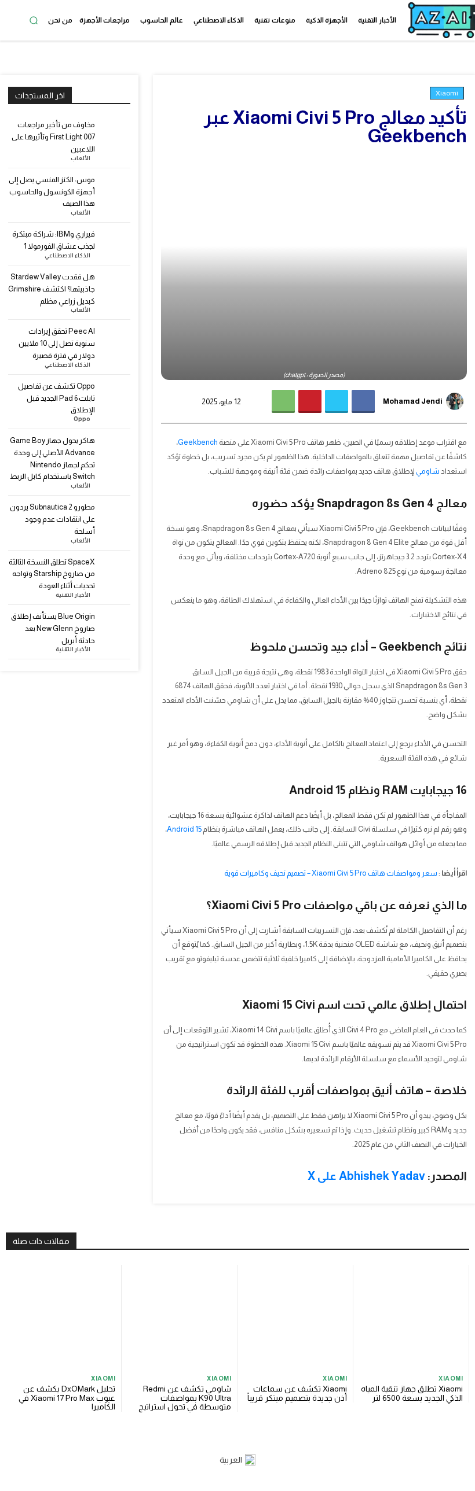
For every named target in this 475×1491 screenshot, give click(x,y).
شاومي (428, 471)
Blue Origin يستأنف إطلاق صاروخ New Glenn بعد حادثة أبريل (53, 628)
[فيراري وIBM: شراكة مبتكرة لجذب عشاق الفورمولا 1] (115, 243)
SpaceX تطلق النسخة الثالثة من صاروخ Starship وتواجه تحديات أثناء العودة (52, 574)
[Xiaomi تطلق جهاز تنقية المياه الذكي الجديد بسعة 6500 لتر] (411, 1316)
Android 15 (184, 829)
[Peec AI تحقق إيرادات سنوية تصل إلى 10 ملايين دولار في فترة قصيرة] (115, 341)
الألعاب (80, 158)
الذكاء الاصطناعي (67, 256)
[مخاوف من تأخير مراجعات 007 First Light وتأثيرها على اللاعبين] (115, 134)
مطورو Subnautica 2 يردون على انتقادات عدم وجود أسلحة (52, 519)
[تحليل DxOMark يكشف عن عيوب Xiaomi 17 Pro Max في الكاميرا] (63, 1316)
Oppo (82, 419)
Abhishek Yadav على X (366, 1175)
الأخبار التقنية (73, 595)
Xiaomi (447, 93)
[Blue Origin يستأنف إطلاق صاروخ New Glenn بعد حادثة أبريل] (115, 626)
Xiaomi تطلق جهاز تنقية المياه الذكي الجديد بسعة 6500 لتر (412, 1393)
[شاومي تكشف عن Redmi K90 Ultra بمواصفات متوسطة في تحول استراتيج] (179, 1316)
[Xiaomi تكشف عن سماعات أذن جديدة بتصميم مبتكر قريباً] (295, 1316)
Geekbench (198, 442)
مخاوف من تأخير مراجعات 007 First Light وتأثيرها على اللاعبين (53, 136)
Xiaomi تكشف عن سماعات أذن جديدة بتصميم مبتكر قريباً (297, 1393)
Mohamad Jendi (413, 401)
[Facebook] (363, 401)
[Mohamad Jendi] (456, 401)
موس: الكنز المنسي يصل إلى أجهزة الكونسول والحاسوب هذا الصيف (52, 191)
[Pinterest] (309, 401)
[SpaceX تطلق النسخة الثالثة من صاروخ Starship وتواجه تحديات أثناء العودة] (115, 571)
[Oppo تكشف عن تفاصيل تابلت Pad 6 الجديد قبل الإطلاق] (115, 396)
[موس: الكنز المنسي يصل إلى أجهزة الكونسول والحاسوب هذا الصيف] (115, 189)
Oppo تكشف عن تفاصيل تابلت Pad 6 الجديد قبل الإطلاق (56, 398)
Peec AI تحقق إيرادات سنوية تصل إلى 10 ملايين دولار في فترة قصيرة (57, 343)
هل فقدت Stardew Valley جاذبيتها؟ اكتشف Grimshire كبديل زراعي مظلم (51, 288)
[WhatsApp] (283, 401)
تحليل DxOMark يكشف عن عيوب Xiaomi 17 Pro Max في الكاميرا (67, 1397)
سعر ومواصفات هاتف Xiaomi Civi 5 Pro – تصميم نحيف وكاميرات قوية (330, 873)
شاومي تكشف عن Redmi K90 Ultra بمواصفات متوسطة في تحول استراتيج (184, 1397)
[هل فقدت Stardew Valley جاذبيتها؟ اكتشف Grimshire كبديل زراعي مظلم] (115, 286)
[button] (33, 20)
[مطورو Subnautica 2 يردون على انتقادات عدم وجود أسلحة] (115, 516)
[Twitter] (336, 401)
